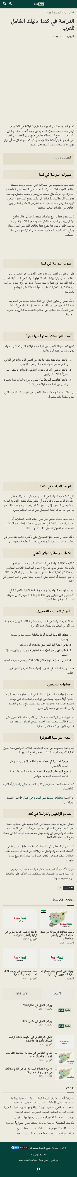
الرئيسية (67, 12)
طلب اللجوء (59, 1128)
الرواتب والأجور (36, 1107)
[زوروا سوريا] (38, 4)
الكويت (70, 1112)
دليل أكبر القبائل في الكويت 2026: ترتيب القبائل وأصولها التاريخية (30, 1039)
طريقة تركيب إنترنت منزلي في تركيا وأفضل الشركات (21, 934)
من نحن (54, 1160)
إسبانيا (31, 1099)
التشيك (16, 1103)
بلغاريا (31, 1118)
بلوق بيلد (35, 1154)
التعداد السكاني (64, 1107)
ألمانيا (62, 1098)
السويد (23, 1108)
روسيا (50, 1123)
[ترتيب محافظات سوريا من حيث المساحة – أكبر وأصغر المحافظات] (57, 919)
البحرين (41, 1103)
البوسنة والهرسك (29, 1103)
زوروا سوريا (58, 1148)
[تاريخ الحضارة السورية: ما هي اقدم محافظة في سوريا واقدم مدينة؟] (64, 1073)
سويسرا (10, 1123)
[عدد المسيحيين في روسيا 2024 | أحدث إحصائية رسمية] (20, 958)
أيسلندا (39, 1098)
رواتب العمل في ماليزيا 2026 (37, 1021)
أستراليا (70, 1098)
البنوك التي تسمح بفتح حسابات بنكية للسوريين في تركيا (57, 973)
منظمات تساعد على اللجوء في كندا (43, 798)
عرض (56, 158)
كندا (59, 888)
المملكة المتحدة (22, 1112)
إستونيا (22, 1098)
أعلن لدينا (43, 1160)
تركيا (16, 1117)
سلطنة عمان (31, 1123)
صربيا (71, 1129)
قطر (40, 1129)
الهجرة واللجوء (54, 12)
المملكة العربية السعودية (45, 1112)
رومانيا (42, 1123)
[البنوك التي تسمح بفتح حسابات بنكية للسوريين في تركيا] (57, 958)
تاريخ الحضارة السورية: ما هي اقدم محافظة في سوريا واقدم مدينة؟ (28, 1070)
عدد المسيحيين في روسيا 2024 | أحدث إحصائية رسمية (20, 973)
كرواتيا (33, 1129)
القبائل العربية (11, 1108)
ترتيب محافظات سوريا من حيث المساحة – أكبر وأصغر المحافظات (57, 935)
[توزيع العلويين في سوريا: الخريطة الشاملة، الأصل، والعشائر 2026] (64, 1058)
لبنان (20, 1128)
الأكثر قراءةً (21, 993)
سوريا (19, 1123)
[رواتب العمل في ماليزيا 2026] (64, 1026)
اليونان (38, 1118)
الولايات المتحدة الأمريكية (58, 1117)
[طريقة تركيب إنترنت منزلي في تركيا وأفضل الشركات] (20, 919)
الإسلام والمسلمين (65, 1103)
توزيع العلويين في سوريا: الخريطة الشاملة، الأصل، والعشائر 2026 (29, 1055)
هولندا (17, 1134)
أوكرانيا (53, 1098)
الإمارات (51, 1103)
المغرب (62, 1112)
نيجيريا (25, 1134)
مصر (51, 1134)
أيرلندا (46, 1098)
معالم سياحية (39, 1133)
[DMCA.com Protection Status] (20, 1149)
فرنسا (47, 1129)
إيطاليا (14, 1099)
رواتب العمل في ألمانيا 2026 (37, 1005)
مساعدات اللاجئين (64, 1134)
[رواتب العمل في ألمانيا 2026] (64, 1010)
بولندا (24, 1118)
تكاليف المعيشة (64, 1123)
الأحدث (57, 993)
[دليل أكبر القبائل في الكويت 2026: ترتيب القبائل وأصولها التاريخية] (64, 1042)
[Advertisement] (38, 80)
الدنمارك (50, 1108)
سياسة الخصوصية (28, 1160)
